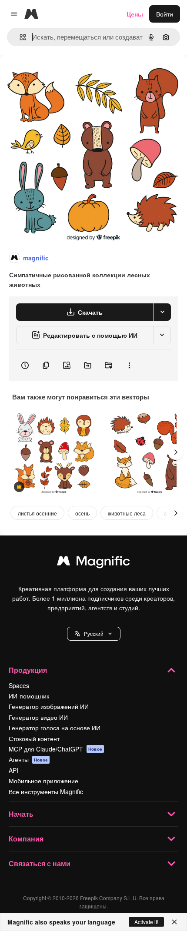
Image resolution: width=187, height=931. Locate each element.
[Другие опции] (129, 365)
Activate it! (146, 921)
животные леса (127, 513)
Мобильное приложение (43, 780)
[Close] (174, 922)
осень (82, 513)
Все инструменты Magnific (46, 791)
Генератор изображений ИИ (49, 706)
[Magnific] (93, 562)
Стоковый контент (34, 738)
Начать (21, 814)
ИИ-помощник (29, 696)
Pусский (94, 633)
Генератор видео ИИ (38, 717)
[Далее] (176, 452)
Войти (164, 14)
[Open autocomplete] (19, 37)
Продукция (28, 670)
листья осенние (37, 513)
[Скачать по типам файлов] (162, 312)
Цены (135, 14)
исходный (58, 74)
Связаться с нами (39, 863)
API (13, 770)
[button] (93, 634)
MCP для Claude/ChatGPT (55, 749)
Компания (26, 839)
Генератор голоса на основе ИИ (54, 727)
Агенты (28, 759)
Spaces (19, 685)
